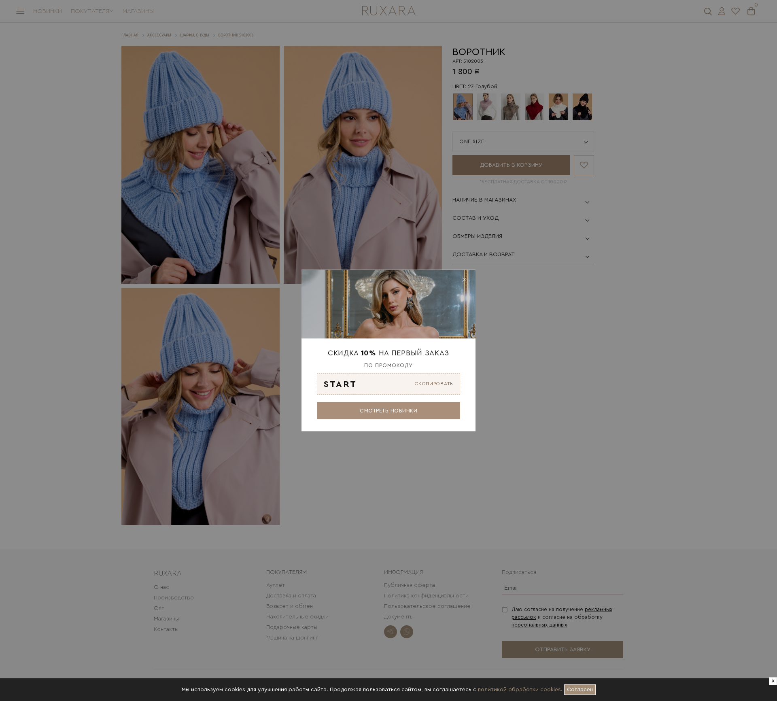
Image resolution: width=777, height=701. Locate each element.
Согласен (581, 688)
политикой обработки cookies (519, 690)
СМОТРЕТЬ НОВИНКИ (388, 410)
